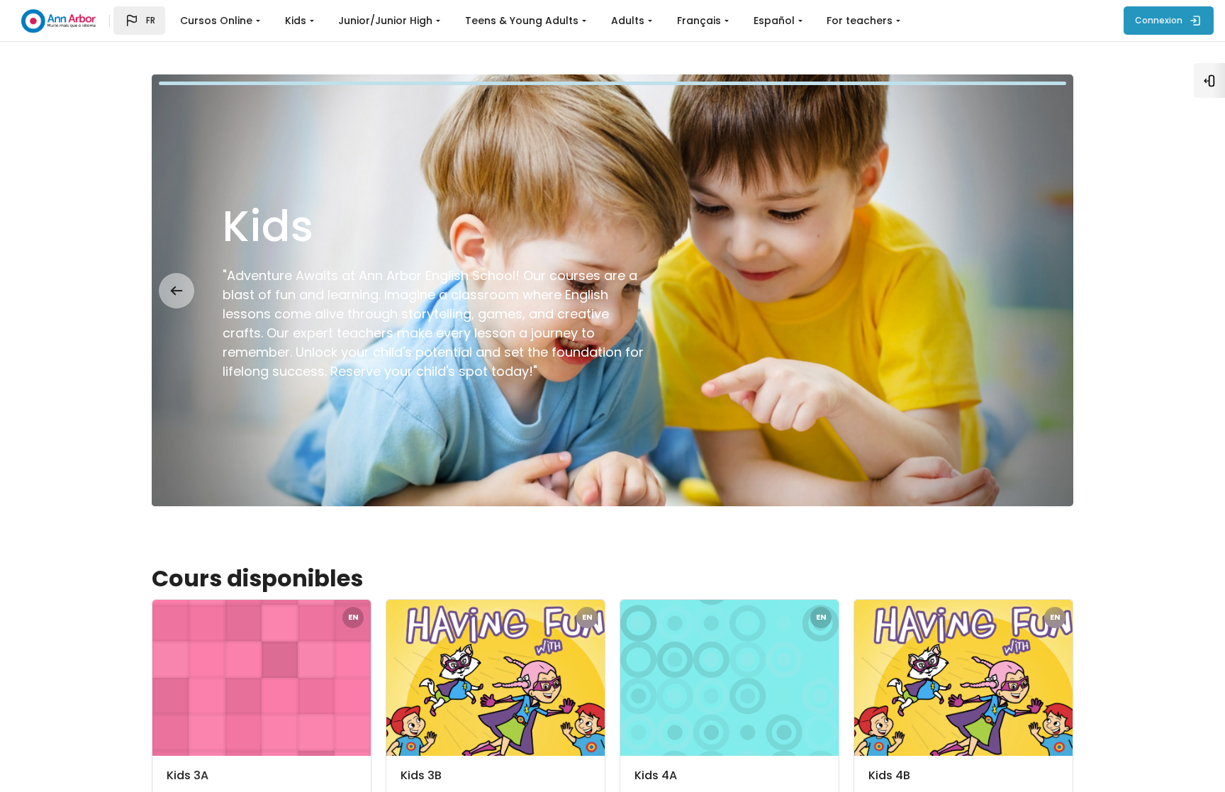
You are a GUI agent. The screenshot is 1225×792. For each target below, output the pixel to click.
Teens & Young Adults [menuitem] (521, 20)
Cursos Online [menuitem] (216, 20)
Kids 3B (421, 775)
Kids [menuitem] (295, 20)
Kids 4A (655, 775)
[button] (139, 20)
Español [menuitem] (774, 20)
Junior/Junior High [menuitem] (385, 20)
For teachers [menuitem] (860, 20)
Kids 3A (187, 775)
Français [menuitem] (699, 20)
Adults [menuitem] (627, 20)
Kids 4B (889, 775)
